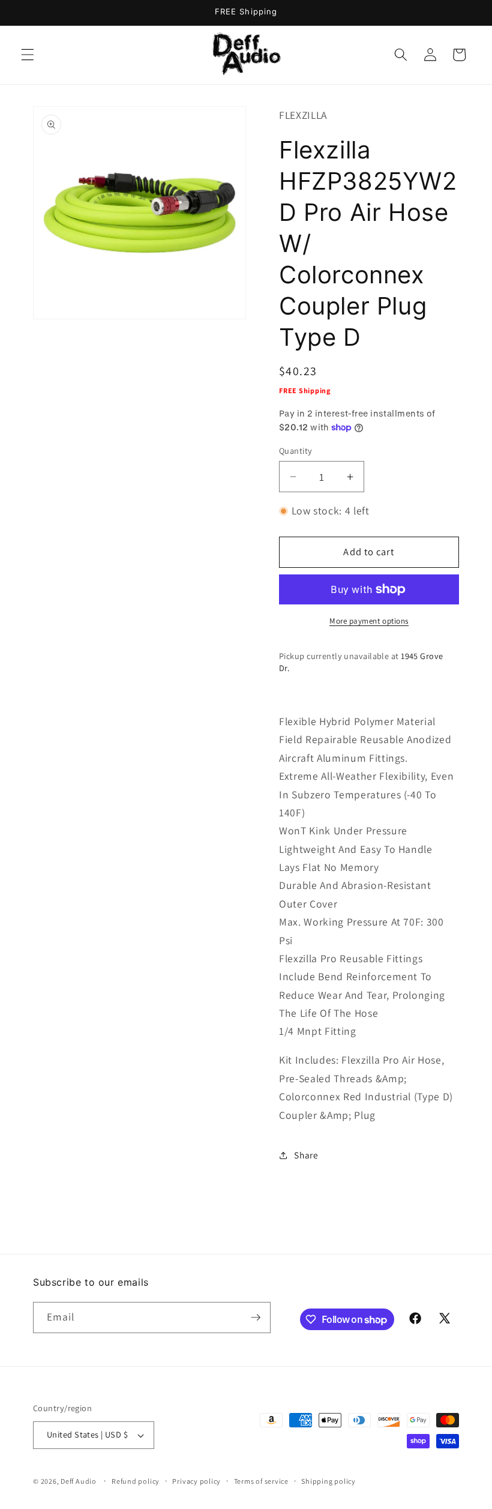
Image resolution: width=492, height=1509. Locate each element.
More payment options (369, 621)
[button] (27, 54)
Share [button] (306, 1155)
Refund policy (136, 1481)
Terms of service (261, 1481)
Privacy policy (196, 1481)
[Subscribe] (255, 1317)
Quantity (296, 450)
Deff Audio (79, 1481)
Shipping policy (328, 1481)
